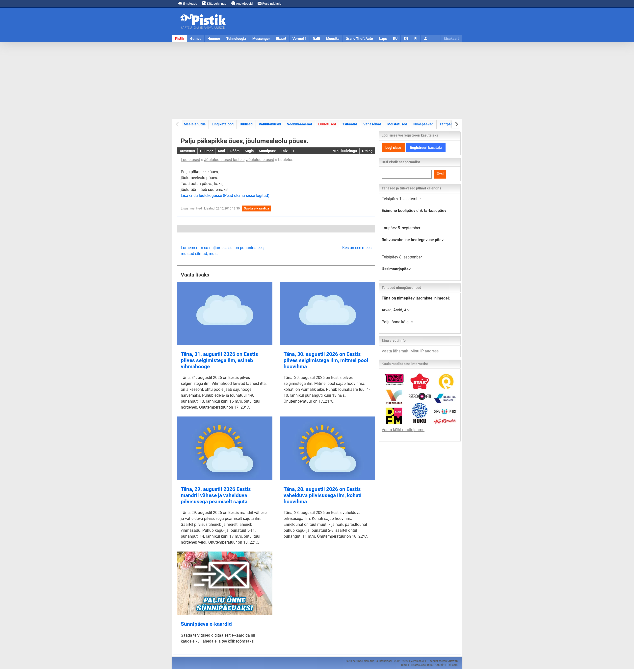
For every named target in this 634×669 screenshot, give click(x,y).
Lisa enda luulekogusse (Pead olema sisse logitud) (225, 195)
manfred (196, 208)
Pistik (179, 39)
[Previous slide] (177, 124)
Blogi (404, 665)
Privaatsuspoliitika (421, 665)
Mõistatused (397, 124)
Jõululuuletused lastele (224, 159)
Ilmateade (189, 3)
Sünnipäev (267, 151)
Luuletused (327, 124)
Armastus (187, 151)
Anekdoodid (244, 3)
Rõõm (234, 151)
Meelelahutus (195, 124)
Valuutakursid (270, 124)
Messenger (261, 39)
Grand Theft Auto (359, 39)
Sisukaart (451, 39)
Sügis (249, 151)
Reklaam (452, 665)
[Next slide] (456, 124)
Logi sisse (393, 148)
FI (415, 39)
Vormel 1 (299, 39)
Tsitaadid (349, 124)
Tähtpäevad (449, 124)
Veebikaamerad (299, 124)
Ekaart (281, 39)
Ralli (316, 39)
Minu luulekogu (345, 151)
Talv (284, 151)
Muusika (333, 39)
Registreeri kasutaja (426, 148)
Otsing (367, 151)
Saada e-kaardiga (256, 208)
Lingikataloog (223, 124)
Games (195, 39)
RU (395, 39)
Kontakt (440, 665)
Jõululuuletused (260, 159)
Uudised (246, 124)
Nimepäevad (423, 124)
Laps (383, 39)
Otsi (440, 174)
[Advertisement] (317, 80)
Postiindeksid (271, 3)
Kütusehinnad (216, 3)
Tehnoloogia (236, 39)
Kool (221, 151)
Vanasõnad (372, 124)
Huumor (214, 39)
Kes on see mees (356, 247)
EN (406, 39)
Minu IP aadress (424, 351)
